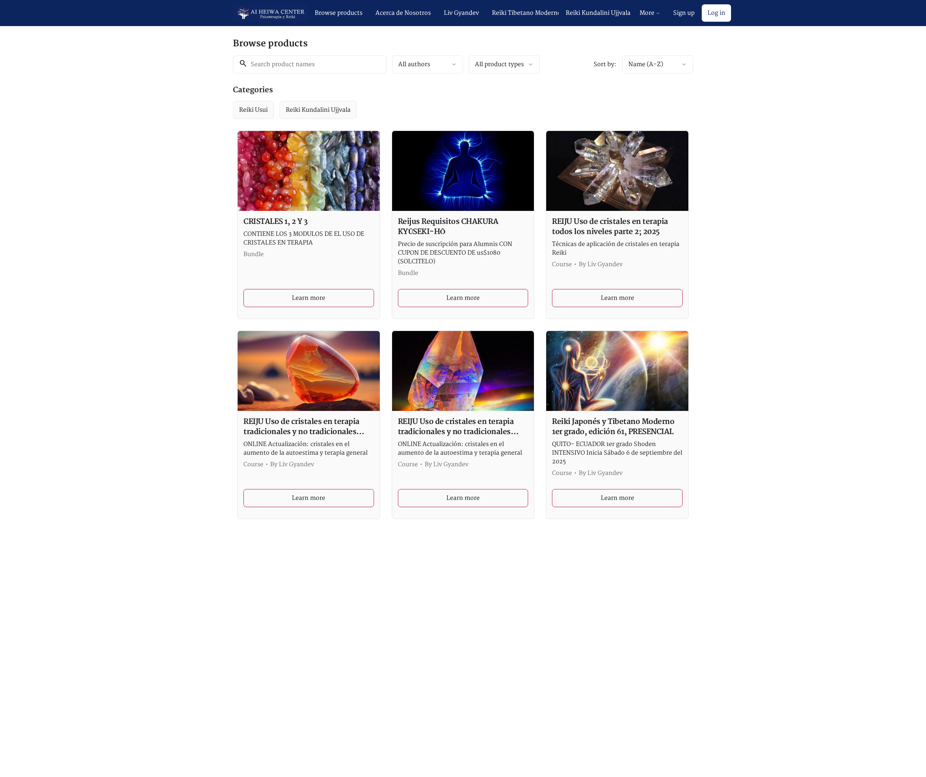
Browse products (338, 13)
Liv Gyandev (461, 13)
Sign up (683, 13)
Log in (716, 13)
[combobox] (427, 64)
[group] (433, 110)
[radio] (253, 110)
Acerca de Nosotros (403, 13)
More (647, 13)
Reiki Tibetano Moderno (525, 13)
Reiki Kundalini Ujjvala (598, 13)
